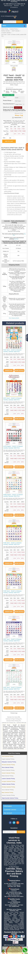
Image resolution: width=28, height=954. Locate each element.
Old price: (17, 113)
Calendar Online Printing (12, 720)
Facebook (10, 822)
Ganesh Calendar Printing (8, 773)
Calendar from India (12, 717)
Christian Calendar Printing (8, 787)
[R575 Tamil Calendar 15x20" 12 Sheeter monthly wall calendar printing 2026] (14, 385)
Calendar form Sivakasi (7, 722)
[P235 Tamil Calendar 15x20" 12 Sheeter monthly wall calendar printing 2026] (14, 578)
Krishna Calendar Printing (8, 770)
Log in (22, 5)
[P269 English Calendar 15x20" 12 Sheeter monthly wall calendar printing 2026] (14, 482)
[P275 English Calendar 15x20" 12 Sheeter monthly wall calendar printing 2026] (14, 433)
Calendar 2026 (20, 722)
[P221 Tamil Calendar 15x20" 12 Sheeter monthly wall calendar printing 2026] (14, 337)
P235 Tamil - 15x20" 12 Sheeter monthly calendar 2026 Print (12, 591)
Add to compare (15, 91)
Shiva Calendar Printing (7, 767)
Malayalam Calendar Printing (9, 761)
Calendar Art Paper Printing (12, 719)
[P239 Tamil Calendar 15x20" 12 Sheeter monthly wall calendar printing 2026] (14, 530)
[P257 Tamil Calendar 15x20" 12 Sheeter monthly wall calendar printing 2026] (14, 626)
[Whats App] (25, 950)
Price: (17, 115)
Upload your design (8, 107)
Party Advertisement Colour (10, 103)
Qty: (4, 138)
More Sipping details (14, 318)
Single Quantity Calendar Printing (10, 798)
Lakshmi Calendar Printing (8, 778)
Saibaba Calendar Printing (8, 784)
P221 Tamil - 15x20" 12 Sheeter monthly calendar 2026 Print (12, 350)
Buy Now (16, 239)
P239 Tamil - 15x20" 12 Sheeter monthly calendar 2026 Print (12, 543)
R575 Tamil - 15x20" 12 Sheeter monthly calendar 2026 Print (12, 398)
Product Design (7, 100)
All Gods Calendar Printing (8, 764)
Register (16, 5)
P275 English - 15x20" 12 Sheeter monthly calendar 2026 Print (13, 447)
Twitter (14, 822)
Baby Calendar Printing (7, 792)
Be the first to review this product (14, 89)
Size (4, 97)
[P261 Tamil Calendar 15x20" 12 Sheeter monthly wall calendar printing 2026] (14, 674)
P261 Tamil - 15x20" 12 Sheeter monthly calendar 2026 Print (12, 688)
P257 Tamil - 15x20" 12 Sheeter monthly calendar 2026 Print (12, 640)
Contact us (27, 147)
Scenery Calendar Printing (8, 795)
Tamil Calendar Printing (7, 756)
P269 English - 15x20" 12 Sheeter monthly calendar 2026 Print (13, 495)
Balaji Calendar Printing (7, 775)
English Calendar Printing (8, 759)
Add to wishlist (7, 92)
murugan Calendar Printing (8, 781)
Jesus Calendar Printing (8, 789)
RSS (17, 822)
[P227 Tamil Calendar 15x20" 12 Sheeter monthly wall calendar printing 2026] (13, 69)
